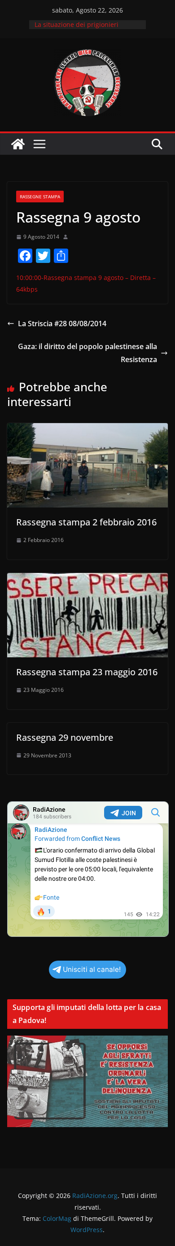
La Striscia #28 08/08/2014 (62, 323)
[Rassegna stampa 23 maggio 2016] (87, 579)
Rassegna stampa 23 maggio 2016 (87, 672)
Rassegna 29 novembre (64, 737)
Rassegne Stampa (40, 196)
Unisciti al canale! (92, 969)
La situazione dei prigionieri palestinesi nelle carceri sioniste (83, 29)
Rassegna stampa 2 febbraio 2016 (86, 522)
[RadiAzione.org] (18, 144)
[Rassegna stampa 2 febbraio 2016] (87, 429)
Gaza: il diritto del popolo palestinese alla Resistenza (87, 352)
